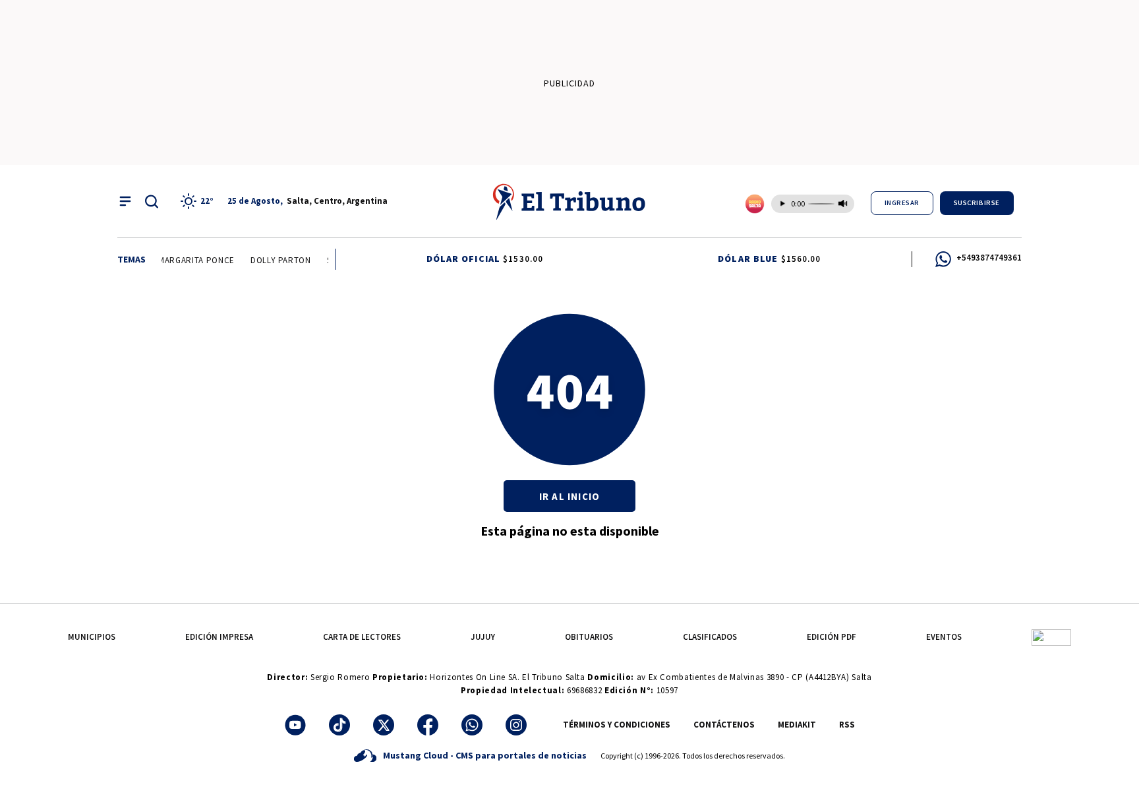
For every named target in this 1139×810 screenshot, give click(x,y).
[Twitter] (383, 724)
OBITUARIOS (589, 636)
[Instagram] (516, 724)
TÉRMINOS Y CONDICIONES (616, 724)
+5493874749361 (989, 257)
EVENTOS (944, 636)
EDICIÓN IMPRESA (219, 636)
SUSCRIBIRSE (977, 203)
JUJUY (483, 636)
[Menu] (125, 201)
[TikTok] (339, 724)
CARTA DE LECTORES (362, 636)
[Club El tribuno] (1051, 636)
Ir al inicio (569, 496)
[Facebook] (427, 724)
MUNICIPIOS (91, 636)
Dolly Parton (277, 260)
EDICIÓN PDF (831, 636)
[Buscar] (152, 201)
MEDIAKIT (797, 724)
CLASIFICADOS (710, 636)
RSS (847, 724)
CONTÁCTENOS (724, 724)
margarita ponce (193, 260)
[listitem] (199, 201)
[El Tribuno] (569, 201)
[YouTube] (295, 724)
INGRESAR (902, 203)
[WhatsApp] (471, 724)
